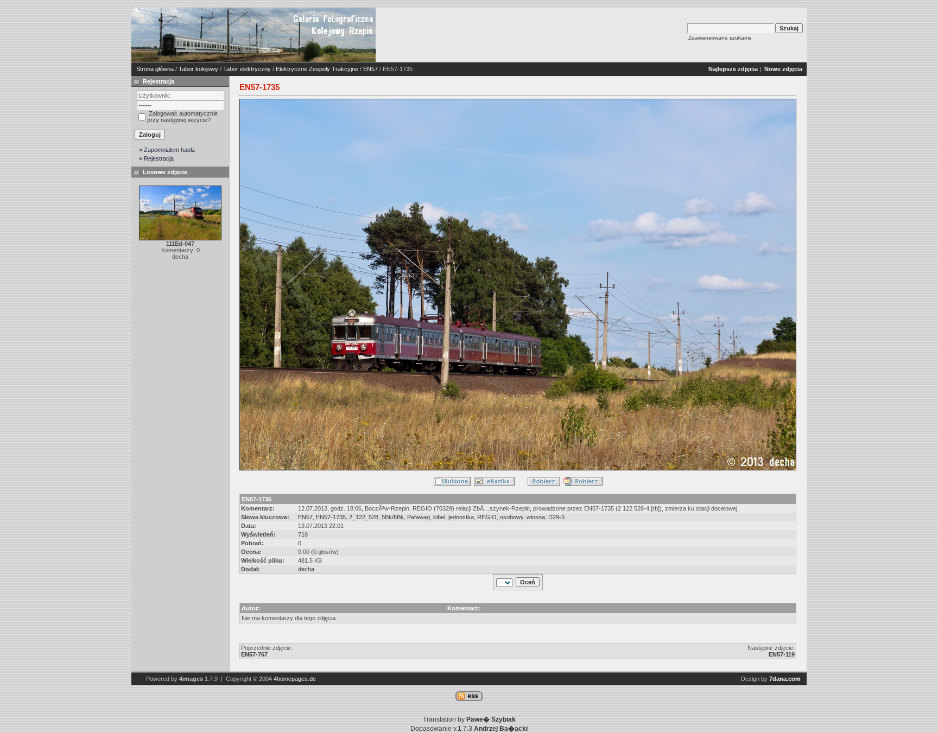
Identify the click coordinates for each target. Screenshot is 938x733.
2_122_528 (363, 517)
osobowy (511, 517)
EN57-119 (782, 654)
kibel (439, 517)
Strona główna (155, 69)
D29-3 (556, 517)
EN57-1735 (331, 517)
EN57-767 (254, 654)
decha (306, 569)
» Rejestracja (156, 158)
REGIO (487, 517)
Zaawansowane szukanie (720, 38)
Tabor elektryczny (247, 69)
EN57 (370, 69)
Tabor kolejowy (198, 69)
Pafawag (418, 517)
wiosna (536, 517)
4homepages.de (295, 678)
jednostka (461, 517)
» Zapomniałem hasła (167, 149)
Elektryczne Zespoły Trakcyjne (317, 69)
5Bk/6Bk (393, 517)
